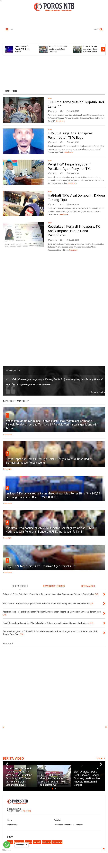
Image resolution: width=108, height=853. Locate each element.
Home (9, 820)
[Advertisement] (54, 72)
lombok (37, 842)
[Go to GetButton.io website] (6, 850)
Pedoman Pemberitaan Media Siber (68, 825)
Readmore (60, 121)
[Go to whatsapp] (6, 844)
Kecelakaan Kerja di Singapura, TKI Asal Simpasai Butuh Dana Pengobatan (74, 231)
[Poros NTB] (54, 10)
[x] (3, 727)
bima (50, 98)
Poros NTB (27, 811)
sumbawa (57, 842)
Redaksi (57, 820)
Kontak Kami (12, 825)
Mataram (46, 842)
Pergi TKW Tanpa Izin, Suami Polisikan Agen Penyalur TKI (41, 566)
